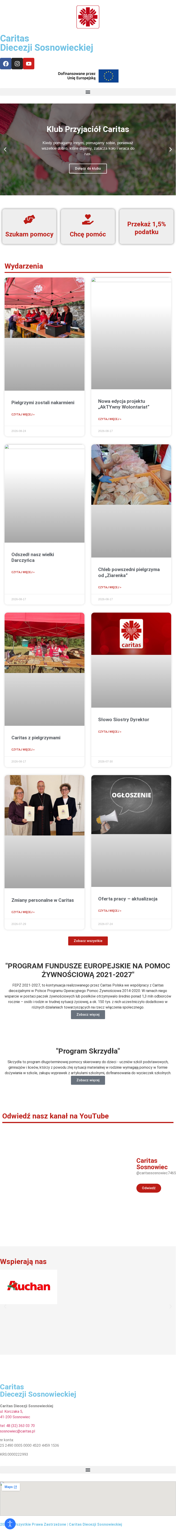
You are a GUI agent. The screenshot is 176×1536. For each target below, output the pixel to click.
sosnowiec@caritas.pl (17, 1431)
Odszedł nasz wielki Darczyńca (32, 557)
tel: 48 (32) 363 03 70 (17, 1426)
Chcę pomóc (88, 234)
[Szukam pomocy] (29, 219)
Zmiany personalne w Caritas (42, 900)
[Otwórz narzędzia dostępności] (10, 1523)
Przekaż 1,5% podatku (146, 228)
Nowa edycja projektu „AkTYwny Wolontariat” (123, 404)
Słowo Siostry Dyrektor (123, 719)
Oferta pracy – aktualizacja (127, 899)
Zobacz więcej (88, 1014)
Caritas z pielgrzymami (35, 737)
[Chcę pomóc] (88, 219)
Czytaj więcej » (23, 414)
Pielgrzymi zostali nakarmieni (42, 402)
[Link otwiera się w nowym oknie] (5, 63)
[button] (88, 92)
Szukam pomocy (29, 234)
